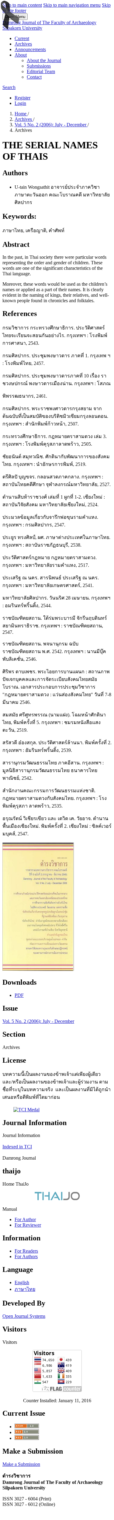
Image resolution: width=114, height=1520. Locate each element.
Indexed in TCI (17, 1146)
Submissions (39, 66)
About (21, 55)
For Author (25, 1219)
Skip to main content (22, 5)
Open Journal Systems (23, 1316)
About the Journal (44, 60)
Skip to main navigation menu (72, 5)
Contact (34, 77)
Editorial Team (41, 71)
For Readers (26, 1251)
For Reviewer (28, 1225)
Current (22, 38)
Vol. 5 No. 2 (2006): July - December (51, 124)
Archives (23, 43)
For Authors (26, 1256)
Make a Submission (21, 1464)
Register (22, 97)
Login (20, 103)
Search (9, 87)
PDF (19, 995)
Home (21, 113)
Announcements (30, 49)
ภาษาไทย (25, 1289)
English (22, 1282)
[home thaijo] (57, 1198)
